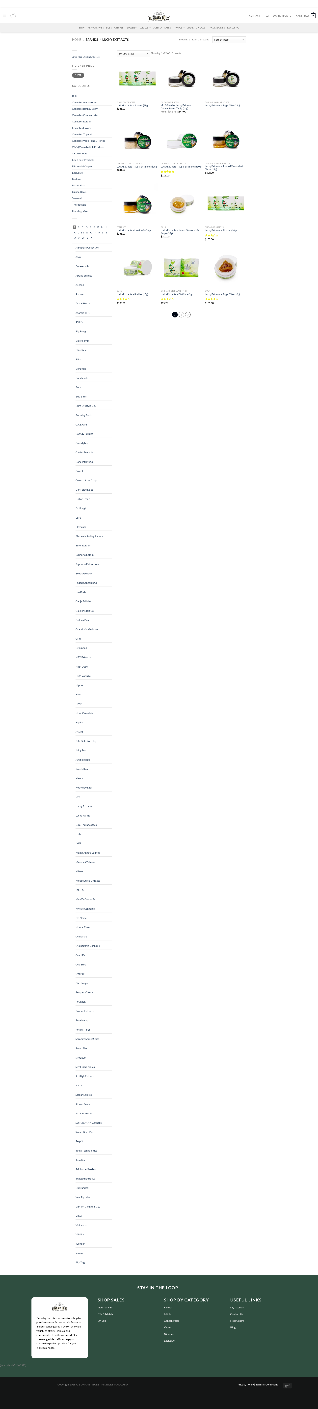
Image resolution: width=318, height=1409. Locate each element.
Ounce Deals (79, 191)
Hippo (79, 685)
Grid (78, 638)
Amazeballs (82, 266)
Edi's (78, 517)
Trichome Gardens (86, 1169)
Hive (78, 694)
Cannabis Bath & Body (85, 108)
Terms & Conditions (267, 1384)
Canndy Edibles (84, 433)
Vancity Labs (83, 1197)
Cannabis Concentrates (85, 115)
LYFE (78, 843)
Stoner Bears (83, 1104)
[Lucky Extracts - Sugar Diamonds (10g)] (181, 139)
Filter (78, 75)
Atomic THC (83, 312)
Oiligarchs (81, 936)
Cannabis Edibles (82, 121)
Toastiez (80, 1159)
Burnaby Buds (84, 415)
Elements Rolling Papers (89, 536)
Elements (81, 526)
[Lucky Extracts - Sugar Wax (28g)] (225, 78)
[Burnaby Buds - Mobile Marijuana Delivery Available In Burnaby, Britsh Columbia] (159, 15)
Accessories (217, 27)
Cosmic (80, 471)
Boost (79, 387)
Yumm (79, 1253)
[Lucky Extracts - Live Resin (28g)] (137, 203)
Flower (130, 27)
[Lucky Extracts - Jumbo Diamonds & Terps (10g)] (181, 203)
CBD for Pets (79, 153)
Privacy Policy (246, 1384)
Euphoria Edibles (85, 554)
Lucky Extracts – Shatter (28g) (132, 105)
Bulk (109, 27)
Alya (78, 256)
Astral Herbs (83, 303)
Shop (82, 27)
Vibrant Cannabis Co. (88, 1206)
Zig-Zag (80, 1262)
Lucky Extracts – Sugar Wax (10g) (222, 294)
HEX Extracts (83, 657)
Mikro (79, 871)
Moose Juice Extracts (88, 880)
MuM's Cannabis (85, 899)
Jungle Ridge (83, 759)
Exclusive (233, 27)
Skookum (81, 1057)
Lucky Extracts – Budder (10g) (132, 294)
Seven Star (81, 1048)
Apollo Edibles (84, 275)
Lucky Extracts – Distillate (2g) (176, 294)
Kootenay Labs (84, 787)
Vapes (178, 27)
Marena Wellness (85, 862)
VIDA (79, 1215)
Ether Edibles (83, 545)
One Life (80, 955)
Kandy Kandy (83, 768)
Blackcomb (82, 340)
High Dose (82, 666)
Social (79, 1085)
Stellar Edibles (84, 1094)
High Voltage (83, 675)
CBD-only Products (83, 159)
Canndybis (82, 443)
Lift (78, 796)
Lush (78, 834)
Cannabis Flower (81, 127)
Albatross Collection (87, 247)
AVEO (79, 322)
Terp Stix (81, 1141)
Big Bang (81, 331)
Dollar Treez (83, 498)
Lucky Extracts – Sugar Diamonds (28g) (137, 166)
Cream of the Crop (86, 480)
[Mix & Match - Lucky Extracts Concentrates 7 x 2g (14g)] (181, 78)
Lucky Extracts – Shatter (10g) (221, 230)
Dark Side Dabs (84, 489)
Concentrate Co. (85, 461)
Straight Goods (84, 1113)
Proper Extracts (85, 1011)
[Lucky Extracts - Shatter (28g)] (137, 78)
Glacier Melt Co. (85, 610)
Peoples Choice (84, 992)
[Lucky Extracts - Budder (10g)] (137, 267)
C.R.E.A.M (81, 424)
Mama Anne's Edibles (88, 852)
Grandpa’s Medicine (87, 629)
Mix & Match (79, 185)
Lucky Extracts (84, 806)
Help (266, 15)
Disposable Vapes (82, 166)
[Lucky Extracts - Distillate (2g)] (181, 267)
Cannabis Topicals (82, 134)
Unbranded (82, 1187)
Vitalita (80, 1234)
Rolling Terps (83, 1029)
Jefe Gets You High (86, 740)
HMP (79, 703)
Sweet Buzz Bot (85, 1131)
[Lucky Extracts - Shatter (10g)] (225, 203)
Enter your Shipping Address (86, 57)
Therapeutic (79, 204)
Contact (254, 15)
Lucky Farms (83, 815)
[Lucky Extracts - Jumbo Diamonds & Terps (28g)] (225, 139)
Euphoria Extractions (87, 564)
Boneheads (82, 377)
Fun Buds (81, 591)
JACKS (79, 731)
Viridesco (81, 1225)
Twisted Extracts (85, 1178)
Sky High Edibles (85, 1066)
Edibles (143, 27)
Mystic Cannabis (85, 908)
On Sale (119, 27)
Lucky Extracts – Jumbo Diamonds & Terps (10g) (180, 232)
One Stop (81, 964)
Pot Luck (81, 1001)
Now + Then (83, 927)
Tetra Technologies (86, 1150)
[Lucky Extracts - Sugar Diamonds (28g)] (137, 139)
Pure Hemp (82, 1020)
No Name (81, 917)
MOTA (80, 889)
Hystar (79, 722)
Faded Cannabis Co (87, 582)
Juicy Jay (81, 750)
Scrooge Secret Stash (87, 1038)
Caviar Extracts (84, 452)
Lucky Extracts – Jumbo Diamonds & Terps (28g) (224, 168)
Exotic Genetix (84, 573)
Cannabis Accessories (84, 102)
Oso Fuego (82, 983)
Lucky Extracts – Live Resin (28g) (134, 230)
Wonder (80, 1243)
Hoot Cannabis (84, 713)
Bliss (78, 359)
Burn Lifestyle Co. (86, 405)
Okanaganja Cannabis (88, 945)
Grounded (81, 647)
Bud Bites (81, 396)
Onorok (80, 973)
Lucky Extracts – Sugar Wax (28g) (222, 105)
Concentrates (162, 27)
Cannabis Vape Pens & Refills (88, 140)
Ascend (80, 284)
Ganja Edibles (83, 601)
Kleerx (79, 778)
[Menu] (4, 16)
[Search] (13, 15)
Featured (77, 179)
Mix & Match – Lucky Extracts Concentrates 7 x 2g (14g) (176, 107)
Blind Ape (81, 349)
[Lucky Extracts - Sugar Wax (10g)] (225, 267)
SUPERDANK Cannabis (89, 1122)
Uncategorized (80, 211)
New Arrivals (96, 27)
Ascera (79, 294)
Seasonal (77, 198)
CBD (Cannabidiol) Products (88, 147)
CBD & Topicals (196, 27)
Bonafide (81, 368)
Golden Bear (83, 619)
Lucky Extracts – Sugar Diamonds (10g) (181, 166)
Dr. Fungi (81, 508)
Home (76, 39)
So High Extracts (85, 1076)
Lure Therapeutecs (86, 824)
